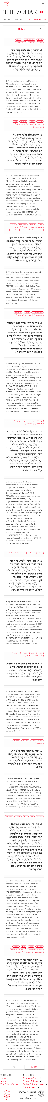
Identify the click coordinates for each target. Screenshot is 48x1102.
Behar (21, 29)
